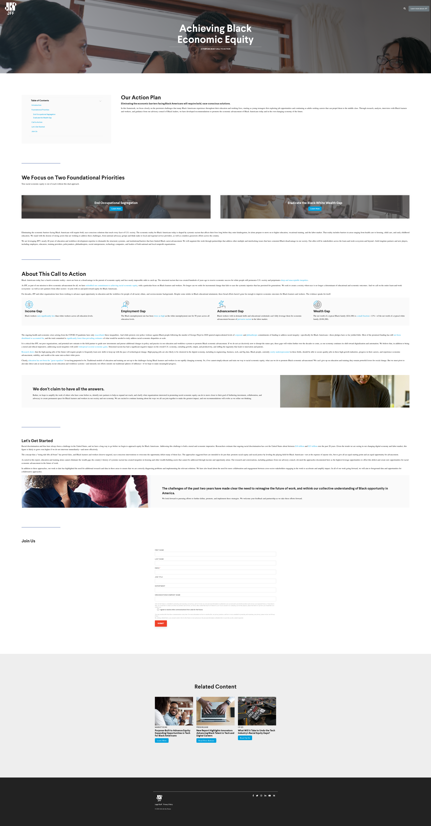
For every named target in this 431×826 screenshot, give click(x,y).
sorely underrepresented (280, 351)
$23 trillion (312, 446)
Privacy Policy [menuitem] (168, 804)
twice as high (159, 315)
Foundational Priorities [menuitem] (40, 110)
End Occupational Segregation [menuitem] (44, 114)
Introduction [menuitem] (36, 105)
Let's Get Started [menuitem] (38, 127)
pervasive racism (244, 319)
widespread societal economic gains (93, 346)
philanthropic (251, 334)
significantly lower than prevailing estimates (84, 338)
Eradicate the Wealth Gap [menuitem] (42, 118)
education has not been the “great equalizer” (46, 360)
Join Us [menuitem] (34, 131)
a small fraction (362, 315)
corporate (238, 334)
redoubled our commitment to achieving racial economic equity (111, 285)
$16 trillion (299, 446)
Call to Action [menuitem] (37, 122)
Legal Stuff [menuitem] (158, 804)
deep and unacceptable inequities (294, 280)
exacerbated (99, 334)
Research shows (28, 351)
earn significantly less (46, 315)
